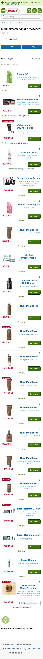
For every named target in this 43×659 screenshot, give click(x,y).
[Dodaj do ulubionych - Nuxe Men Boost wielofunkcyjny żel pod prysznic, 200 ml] (39, 226)
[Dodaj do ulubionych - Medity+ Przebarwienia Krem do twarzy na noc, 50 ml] (39, 251)
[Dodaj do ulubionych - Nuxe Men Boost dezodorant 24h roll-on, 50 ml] (39, 327)
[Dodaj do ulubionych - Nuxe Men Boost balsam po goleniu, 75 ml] (39, 378)
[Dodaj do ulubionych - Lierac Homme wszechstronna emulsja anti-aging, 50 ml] (39, 557)
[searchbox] (21, 16)
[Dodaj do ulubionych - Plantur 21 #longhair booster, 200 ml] (39, 201)
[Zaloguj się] (34, 10)
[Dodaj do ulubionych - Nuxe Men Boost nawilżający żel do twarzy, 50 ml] (39, 404)
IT (21, 653)
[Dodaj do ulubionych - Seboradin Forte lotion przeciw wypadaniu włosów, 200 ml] (39, 149)
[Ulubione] (29, 10)
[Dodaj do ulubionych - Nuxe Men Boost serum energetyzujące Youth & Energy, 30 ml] (39, 480)
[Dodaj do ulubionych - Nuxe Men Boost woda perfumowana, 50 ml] (39, 353)
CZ (13, 653)
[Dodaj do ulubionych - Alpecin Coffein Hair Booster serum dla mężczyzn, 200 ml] (39, 277)
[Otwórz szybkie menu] (3, 10)
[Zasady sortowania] (13, 58)
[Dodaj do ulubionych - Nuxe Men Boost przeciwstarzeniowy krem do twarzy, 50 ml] (39, 454)
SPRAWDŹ (15, 4)
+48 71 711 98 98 (33, 648)
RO (19, 653)
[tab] (11, 39)
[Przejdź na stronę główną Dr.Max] (13, 10)
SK (16, 653)
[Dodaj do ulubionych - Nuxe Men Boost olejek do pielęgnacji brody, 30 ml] (39, 429)
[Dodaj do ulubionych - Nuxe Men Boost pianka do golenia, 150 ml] (39, 302)
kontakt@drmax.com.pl (13, 648)
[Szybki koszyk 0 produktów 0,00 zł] (40, 10)
